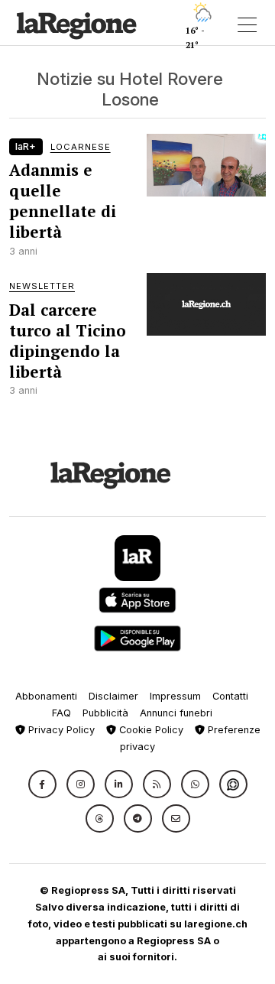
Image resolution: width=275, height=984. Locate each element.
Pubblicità (105, 713)
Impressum (175, 696)
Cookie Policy (149, 730)
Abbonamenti (46, 696)
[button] (42, 784)
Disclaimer (113, 696)
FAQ (61, 713)
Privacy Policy (60, 730)
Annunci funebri (176, 713)
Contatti (230, 696)
